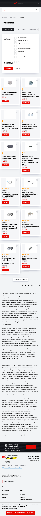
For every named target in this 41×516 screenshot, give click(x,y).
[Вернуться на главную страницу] (20, 3)
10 (32, 286)
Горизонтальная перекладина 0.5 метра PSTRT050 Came (10, 126)
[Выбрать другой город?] (34, 3)
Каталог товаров (5, 10)
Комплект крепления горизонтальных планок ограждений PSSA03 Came (10, 227)
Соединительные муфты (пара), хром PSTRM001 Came (29, 126)
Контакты (22, 494)
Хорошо (9, 512)
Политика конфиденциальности (26, 498)
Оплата (4, 497)
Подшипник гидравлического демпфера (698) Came (30, 94)
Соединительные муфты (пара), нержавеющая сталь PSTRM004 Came (9, 261)
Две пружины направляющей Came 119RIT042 (30, 194)
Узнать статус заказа (9, 481)
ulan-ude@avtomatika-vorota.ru (13, 468)
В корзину (5, 100)
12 (39, 286)
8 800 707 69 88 (33, 459)
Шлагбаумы (12, 17)
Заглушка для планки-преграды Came (10, 94)
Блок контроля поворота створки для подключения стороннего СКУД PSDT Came (30, 160)
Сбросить (18, 68)
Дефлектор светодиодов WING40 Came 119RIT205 (10, 194)
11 (35, 286)
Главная (4, 17)
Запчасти (22, 487)
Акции (21, 490)
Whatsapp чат (31, 447)
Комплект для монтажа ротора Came (30, 225)
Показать (8, 68)
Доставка (5, 494)
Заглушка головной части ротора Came (9, 157)
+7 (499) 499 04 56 (32, 456)
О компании (6, 490)
